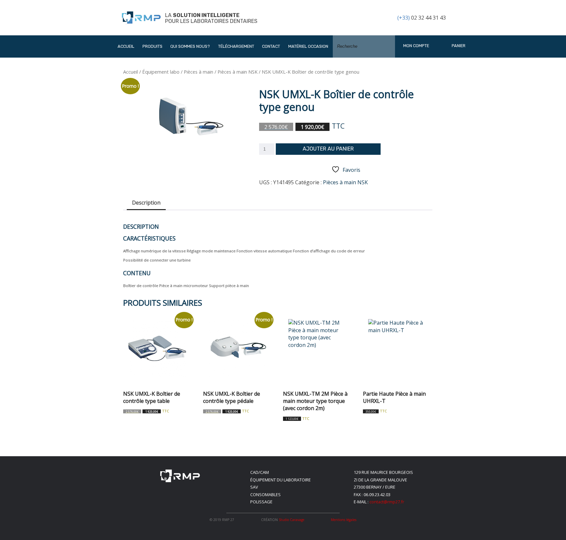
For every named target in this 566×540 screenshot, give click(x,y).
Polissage (261, 502)
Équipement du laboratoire (280, 480)
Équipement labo (160, 71)
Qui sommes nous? (190, 46)
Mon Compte (416, 45)
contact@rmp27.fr (386, 502)
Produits (152, 46)
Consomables (265, 494)
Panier (458, 45)
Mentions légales (343, 519)
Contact (271, 46)
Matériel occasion (308, 46)
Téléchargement (236, 46)
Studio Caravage (291, 519)
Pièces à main (198, 71)
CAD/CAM (259, 472)
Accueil (126, 46)
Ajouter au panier (328, 149)
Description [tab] (146, 202)
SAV (254, 487)
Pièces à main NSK (237, 71)
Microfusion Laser (170, 118)
